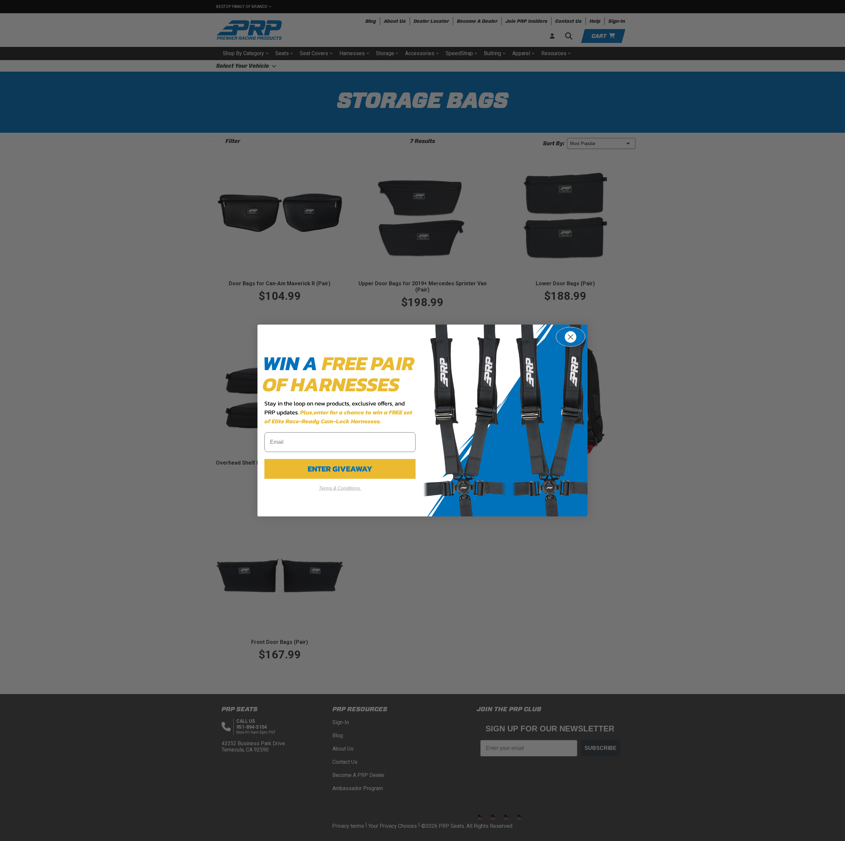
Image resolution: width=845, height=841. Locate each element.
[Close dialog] (570, 336)
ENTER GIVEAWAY (340, 468)
